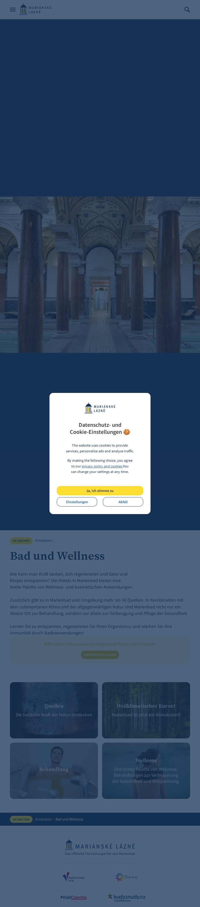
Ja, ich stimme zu (100, 490)
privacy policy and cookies (102, 466)
